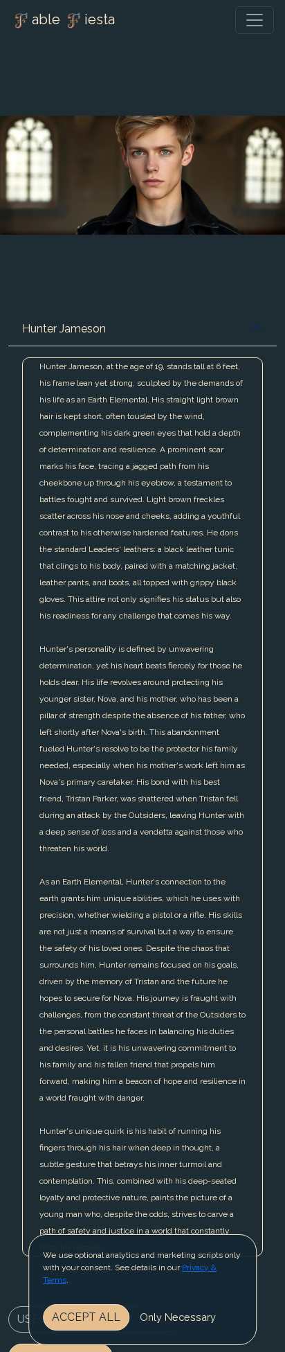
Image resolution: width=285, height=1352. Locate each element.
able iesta (73, 19)
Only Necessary (178, 1317)
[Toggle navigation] (254, 20)
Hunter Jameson (64, 328)
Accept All (86, 1317)
